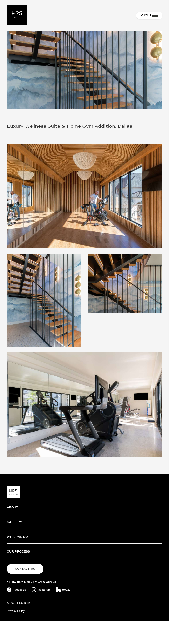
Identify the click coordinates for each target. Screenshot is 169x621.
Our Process (18, 551)
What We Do (17, 537)
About (12, 507)
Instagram (44, 589)
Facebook (19, 589)
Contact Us (25, 569)
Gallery (14, 522)
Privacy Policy (16, 611)
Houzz (66, 589)
